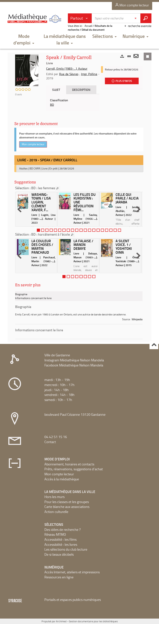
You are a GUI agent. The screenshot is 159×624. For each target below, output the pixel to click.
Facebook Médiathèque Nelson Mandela (73, 365)
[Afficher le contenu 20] (119, 230)
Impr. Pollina (89, 74)
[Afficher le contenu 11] (81, 230)
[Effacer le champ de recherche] (136, 18)
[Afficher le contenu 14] (93, 230)
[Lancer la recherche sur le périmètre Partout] (145, 18)
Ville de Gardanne (57, 355)
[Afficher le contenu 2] (42, 230)
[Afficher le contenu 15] (98, 230)
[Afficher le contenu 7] (64, 230)
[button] (24, 40)
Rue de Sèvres (68, 74)
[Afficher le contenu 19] (115, 230)
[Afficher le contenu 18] (110, 230)
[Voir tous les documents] (57, 188)
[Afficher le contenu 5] (55, 230)
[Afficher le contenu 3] (46, 230)
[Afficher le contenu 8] (68, 230)
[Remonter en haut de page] (153, 345)
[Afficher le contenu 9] (72, 230)
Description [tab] (81, 89)
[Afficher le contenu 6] (59, 230)
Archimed (61, 621)
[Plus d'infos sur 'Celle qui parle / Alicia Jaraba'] (107, 201)
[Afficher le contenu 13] (89, 230)
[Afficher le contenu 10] (76, 230)
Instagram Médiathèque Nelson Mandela (74, 360)
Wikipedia (137, 319)
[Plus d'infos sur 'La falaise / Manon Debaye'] (65, 247)
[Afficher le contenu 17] (106, 230)
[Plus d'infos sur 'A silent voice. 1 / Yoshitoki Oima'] (107, 248)
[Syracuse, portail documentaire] (35, 20)
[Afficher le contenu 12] (85, 230)
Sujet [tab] (56, 89)
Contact (50, 441)
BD (52, 104)
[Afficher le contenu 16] (102, 230)
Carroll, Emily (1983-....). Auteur (66, 68)
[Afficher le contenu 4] (51, 230)
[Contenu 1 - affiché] (38, 230)
